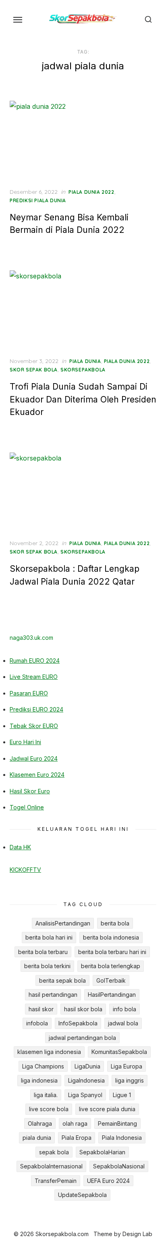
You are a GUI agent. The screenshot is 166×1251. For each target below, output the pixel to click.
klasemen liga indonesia (49, 1051)
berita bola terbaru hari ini (112, 951)
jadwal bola (123, 1023)
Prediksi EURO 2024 (36, 709)
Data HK (20, 847)
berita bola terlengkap (110, 966)
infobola (37, 1023)
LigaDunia (87, 1066)
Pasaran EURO (29, 693)
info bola (124, 1009)
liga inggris (129, 1080)
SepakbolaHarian (102, 1152)
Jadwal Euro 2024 (34, 758)
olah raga (74, 1123)
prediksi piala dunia (38, 200)
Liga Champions (43, 1066)
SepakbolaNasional (119, 1166)
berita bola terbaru (43, 951)
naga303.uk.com (31, 637)
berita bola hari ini (49, 937)
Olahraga (40, 1123)
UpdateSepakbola (82, 1194)
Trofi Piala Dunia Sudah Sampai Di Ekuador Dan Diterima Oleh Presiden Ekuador (83, 399)
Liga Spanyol (85, 1094)
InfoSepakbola (78, 1023)
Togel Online (27, 807)
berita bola (115, 923)
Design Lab (137, 1233)
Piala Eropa (76, 1137)
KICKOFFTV (25, 869)
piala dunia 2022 (91, 192)
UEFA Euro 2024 (108, 1180)
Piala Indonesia (122, 1137)
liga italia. (46, 1094)
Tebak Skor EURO (34, 725)
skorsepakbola (83, 370)
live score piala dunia (107, 1109)
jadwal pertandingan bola (82, 1037)
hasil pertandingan (53, 994)
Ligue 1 (122, 1094)
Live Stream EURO (34, 676)
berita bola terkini (47, 966)
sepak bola (54, 1152)
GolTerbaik (111, 980)
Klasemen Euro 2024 (37, 774)
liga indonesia (39, 1080)
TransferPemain (56, 1180)
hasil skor (41, 1009)
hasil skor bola (83, 1009)
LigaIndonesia (86, 1080)
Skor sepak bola (34, 370)
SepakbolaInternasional (51, 1166)
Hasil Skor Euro (30, 791)
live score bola (48, 1109)
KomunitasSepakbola (119, 1051)
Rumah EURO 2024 (35, 660)
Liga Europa (126, 1066)
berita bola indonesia (111, 937)
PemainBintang (117, 1123)
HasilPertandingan (112, 994)
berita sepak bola (62, 980)
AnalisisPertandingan (62, 923)
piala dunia (85, 361)
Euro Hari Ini (25, 742)
